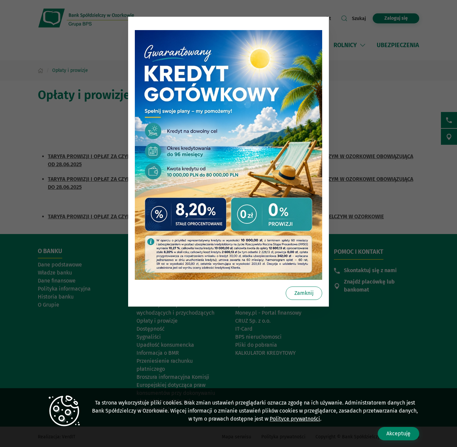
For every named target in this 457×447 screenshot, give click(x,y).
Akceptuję (398, 433)
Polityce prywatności (295, 419)
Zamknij (303, 293)
